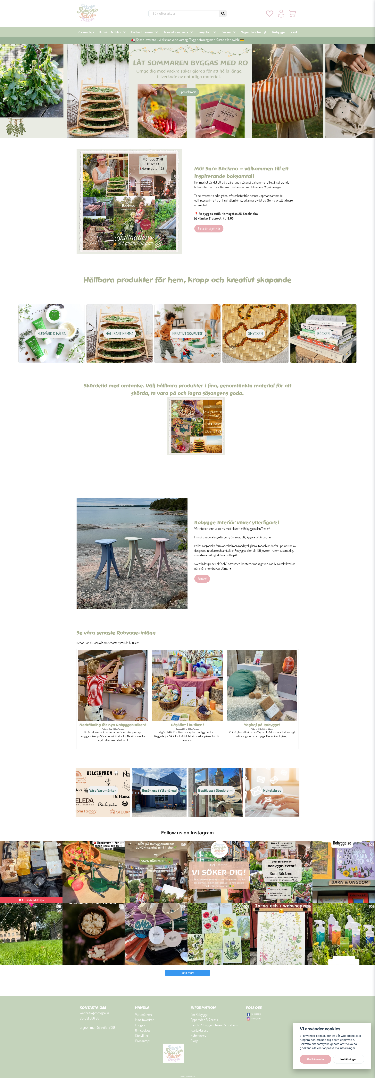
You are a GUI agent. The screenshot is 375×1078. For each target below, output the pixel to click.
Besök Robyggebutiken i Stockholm (214, 1025)
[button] (223, 13)
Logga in (140, 1025)
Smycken (204, 32)
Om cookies (142, 1030)
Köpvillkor (141, 1035)
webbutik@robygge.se (95, 1013)
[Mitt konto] (281, 13)
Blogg (194, 1041)
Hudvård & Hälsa (110, 32)
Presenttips (86, 32)
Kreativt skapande (175, 32)
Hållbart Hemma (142, 32)
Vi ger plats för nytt (254, 32)
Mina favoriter (144, 1020)
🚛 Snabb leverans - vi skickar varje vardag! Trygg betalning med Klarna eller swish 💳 (187, 40)
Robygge (278, 32)
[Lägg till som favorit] (269, 13)
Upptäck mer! (187, 92)
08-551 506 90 (89, 1018)
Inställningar (348, 1059)
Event (293, 32)
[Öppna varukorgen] (292, 13)
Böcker (226, 32)
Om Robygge (199, 1014)
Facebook (256, 1013)
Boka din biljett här (209, 228)
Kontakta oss (199, 1030)
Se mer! (202, 579)
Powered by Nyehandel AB (187, 1076)
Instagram (256, 1018)
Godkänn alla (315, 1059)
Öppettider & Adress (204, 1020)
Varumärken (143, 1014)
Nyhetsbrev (198, 1035)
